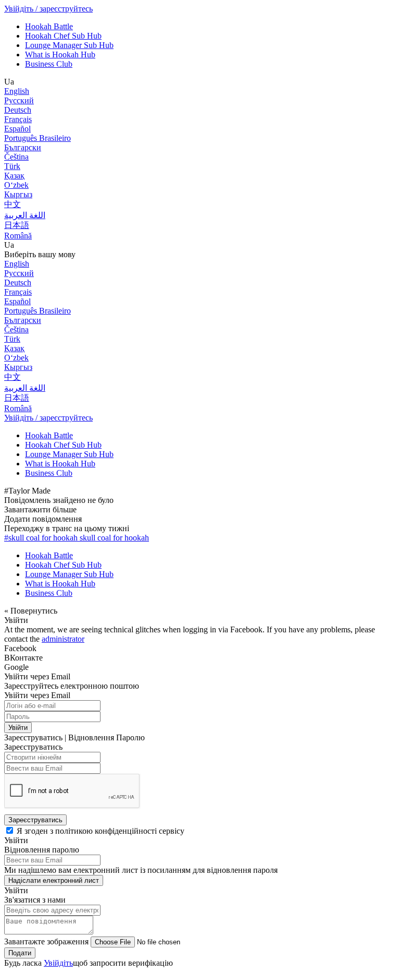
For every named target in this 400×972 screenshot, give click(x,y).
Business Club (48, 63)
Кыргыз (18, 194)
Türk (12, 166)
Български (22, 147)
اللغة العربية (24, 215)
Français (18, 119)
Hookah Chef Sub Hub (63, 35)
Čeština (16, 156)
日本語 (16, 225)
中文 (12, 204)
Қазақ (14, 175)
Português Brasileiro (37, 138)
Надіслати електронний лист (53, 880)
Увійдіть (58, 962)
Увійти (18, 727)
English (16, 91)
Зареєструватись (35, 820)
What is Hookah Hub (60, 54)
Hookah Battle (49, 26)
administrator (63, 638)
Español (17, 128)
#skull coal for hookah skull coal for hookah (76, 537)
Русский (19, 100)
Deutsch (17, 109)
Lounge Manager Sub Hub (69, 45)
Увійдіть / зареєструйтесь (48, 8)
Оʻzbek (16, 185)
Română (18, 235)
